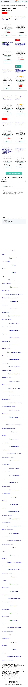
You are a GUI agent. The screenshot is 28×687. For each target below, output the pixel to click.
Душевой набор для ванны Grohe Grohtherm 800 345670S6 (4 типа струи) (7, 54)
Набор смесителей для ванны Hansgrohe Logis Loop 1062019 (7, 133)
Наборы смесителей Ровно (13, 678)
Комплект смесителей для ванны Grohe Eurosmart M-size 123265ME (20, 79)
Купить (7, 35)
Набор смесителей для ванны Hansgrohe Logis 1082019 (7, 28)
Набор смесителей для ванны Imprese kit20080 (7, 81)
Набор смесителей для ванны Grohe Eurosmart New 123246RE (20, 107)
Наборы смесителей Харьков (11, 665)
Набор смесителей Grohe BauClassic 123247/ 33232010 (20, 134)
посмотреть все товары (14, 173)
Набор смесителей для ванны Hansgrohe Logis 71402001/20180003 (7, 107)
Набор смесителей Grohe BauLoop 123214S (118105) (20, 28)
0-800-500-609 (8, 222)
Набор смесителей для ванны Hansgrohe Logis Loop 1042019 (20, 54)
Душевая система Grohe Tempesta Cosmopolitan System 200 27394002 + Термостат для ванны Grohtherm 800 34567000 (7, 160)
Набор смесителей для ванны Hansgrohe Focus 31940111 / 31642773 (20, 160)
